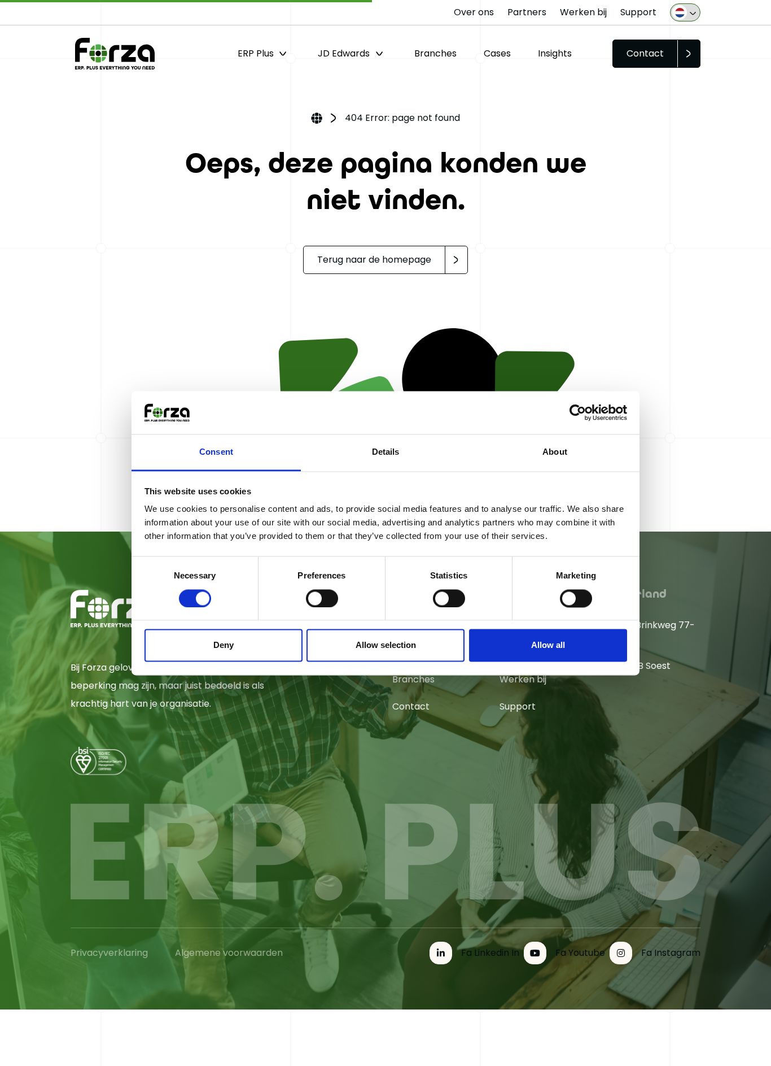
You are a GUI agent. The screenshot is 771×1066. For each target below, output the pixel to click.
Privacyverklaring (109, 952)
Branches (435, 53)
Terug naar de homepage (374, 259)
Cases (497, 53)
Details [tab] (386, 452)
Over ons (474, 12)
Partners (526, 12)
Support (638, 12)
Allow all (548, 645)
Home (316, 119)
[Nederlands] (685, 12)
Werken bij (583, 12)
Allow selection (386, 645)
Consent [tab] (216, 452)
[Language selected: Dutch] (685, 12)
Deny (223, 645)
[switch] (322, 598)
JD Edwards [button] (344, 53)
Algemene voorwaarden (229, 952)
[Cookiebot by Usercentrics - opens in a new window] (577, 412)
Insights (555, 53)
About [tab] (554, 452)
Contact (645, 53)
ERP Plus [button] (256, 53)
